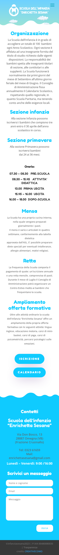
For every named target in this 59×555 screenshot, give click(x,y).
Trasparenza (30, 547)
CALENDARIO (29, 372)
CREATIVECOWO (33, 551)
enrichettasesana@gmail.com (29, 458)
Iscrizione (29, 358)
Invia (44, 528)
